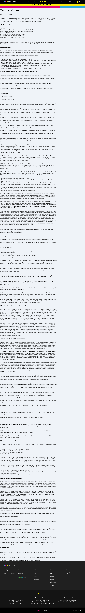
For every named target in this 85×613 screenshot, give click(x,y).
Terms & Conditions (37, 572)
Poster (15, 6)
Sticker (30, 6)
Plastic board (74, 6)
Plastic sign (68, 572)
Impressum (36, 578)
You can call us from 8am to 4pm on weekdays (24, 576)
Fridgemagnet (39, 6)
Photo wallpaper (53, 582)
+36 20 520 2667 (42, 1)
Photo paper (52, 576)
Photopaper (20, 6)
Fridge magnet (52, 581)
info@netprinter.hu (21, 573)
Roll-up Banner (63, 6)
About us (61, 1)
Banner (67, 573)
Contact (66, 1)
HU (80, 1)
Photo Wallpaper (46, 6)
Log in (74, 1)
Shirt (9, 6)
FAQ (70, 1)
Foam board (52, 6)
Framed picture (25, 6)
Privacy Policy (36, 579)
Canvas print (52, 572)
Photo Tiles (34, 6)
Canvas (12, 6)
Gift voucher (57, 6)
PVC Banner (69, 6)
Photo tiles (52, 579)
